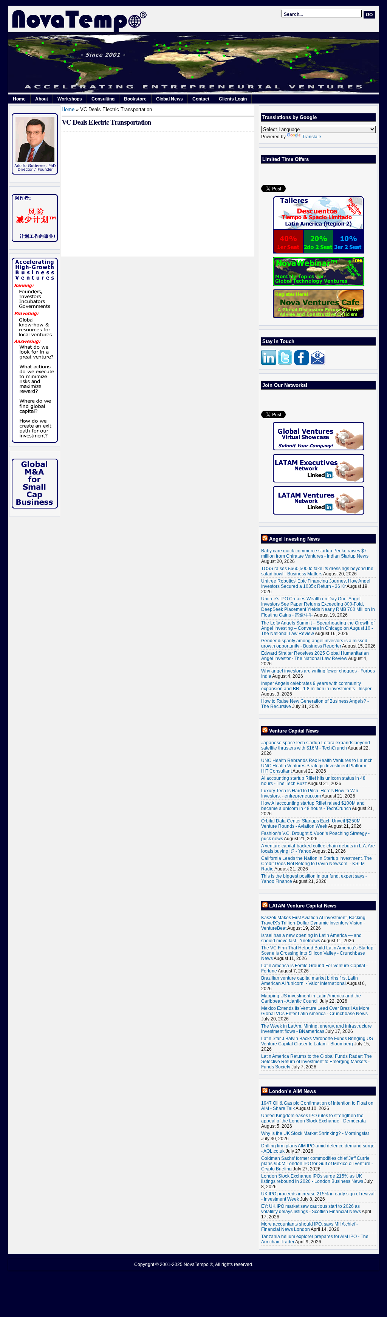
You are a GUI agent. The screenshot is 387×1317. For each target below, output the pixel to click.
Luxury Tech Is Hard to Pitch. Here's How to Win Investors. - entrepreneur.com (309, 793)
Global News (169, 99)
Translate (311, 136)
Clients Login (233, 99)
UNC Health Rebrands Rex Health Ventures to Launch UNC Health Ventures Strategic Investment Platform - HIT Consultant (317, 766)
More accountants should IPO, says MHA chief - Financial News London (309, 1226)
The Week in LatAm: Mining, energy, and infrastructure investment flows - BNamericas (316, 1028)
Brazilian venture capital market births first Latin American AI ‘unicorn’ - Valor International (309, 980)
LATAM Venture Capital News (302, 906)
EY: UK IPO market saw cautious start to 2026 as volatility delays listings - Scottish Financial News (311, 1209)
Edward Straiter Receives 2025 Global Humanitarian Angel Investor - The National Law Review (315, 656)
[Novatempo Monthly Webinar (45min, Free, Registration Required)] (318, 271)
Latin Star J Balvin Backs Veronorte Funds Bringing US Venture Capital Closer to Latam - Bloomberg (317, 1041)
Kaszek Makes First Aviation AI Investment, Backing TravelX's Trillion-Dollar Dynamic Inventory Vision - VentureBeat (313, 923)
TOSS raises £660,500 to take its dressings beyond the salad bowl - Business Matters (317, 571)
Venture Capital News (294, 731)
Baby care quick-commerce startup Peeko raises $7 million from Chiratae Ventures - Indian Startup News (314, 553)
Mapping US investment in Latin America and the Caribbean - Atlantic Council (311, 998)
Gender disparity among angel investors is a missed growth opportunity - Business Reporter (314, 643)
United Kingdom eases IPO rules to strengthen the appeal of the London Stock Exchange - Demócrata (313, 1118)
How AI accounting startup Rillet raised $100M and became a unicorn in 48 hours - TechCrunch (313, 806)
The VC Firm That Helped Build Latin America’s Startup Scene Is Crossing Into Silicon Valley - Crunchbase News (317, 953)
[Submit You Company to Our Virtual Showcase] (318, 436)
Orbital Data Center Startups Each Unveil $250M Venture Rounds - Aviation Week (311, 823)
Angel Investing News (294, 539)
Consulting (103, 99)
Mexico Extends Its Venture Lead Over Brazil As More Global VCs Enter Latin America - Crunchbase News (315, 1011)
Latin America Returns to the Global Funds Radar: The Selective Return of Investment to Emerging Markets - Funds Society (316, 1062)
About (41, 99)
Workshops (69, 99)
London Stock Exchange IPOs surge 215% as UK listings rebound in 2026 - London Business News (312, 1178)
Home (19, 99)
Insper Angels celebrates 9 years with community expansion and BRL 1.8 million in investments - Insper (316, 686)
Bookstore (135, 99)
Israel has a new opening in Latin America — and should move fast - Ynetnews (311, 938)
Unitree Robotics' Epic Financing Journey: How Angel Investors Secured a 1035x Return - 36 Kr (315, 583)
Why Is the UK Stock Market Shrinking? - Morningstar (315, 1133)
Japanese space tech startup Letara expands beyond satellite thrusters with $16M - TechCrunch (315, 745)
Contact (200, 99)
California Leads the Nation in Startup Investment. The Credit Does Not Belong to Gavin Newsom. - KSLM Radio (316, 864)
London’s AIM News (292, 1091)
